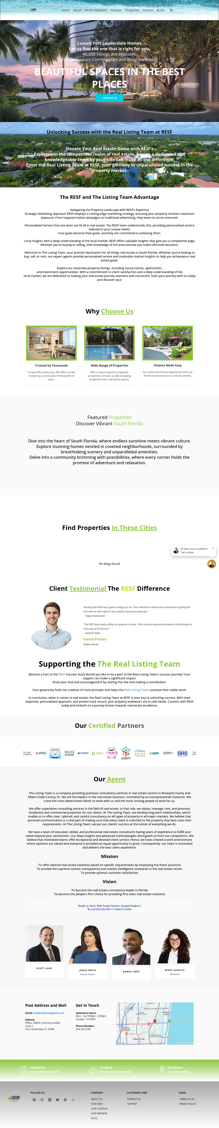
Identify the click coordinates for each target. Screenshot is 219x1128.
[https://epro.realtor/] (181, 753)
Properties (132, 10)
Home (66, 10)
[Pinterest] (65, 1100)
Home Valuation (96, 10)
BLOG (161, 10)
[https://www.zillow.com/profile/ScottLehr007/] (111, 753)
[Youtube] (57, 1100)
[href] (155, 1023)
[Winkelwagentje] (171, 10)
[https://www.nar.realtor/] (139, 753)
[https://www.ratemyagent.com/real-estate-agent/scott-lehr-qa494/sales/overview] (82, 753)
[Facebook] (34, 1100)
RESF (62, 674)
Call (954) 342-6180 (100, 909)
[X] (73, 1100)
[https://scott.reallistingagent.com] (68, 753)
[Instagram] (42, 1100)
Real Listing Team (136, 690)
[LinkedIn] (50, 1100)
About (77, 10)
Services (116, 10)
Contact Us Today (122, 909)
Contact (148, 10)
